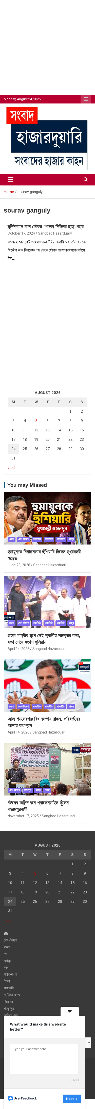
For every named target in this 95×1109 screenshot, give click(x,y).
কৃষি (6, 967)
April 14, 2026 (18, 649)
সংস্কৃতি (9, 988)
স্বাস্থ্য (7, 960)
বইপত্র (27, 790)
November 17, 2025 (23, 816)
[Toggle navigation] (10, 179)
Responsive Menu (86, 99)
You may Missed (27, 485)
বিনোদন (8, 1001)
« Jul (11, 467)
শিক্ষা (47, 790)
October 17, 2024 (21, 233)
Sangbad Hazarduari (49, 565)
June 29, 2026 (19, 565)
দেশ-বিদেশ (23, 539)
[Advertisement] (47, 47)
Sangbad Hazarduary (55, 233)
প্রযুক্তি (9, 1008)
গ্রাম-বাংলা (10, 974)
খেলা (6, 954)
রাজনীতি (37, 539)
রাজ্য (71, 539)
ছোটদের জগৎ (12, 995)
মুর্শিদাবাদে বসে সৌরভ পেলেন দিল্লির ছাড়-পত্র (46, 226)
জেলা (11, 539)
